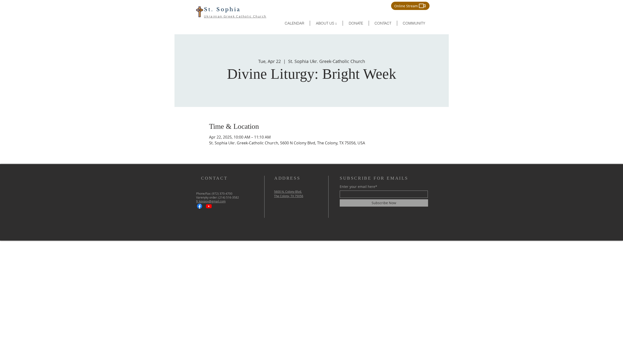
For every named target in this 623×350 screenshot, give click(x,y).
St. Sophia (222, 9)
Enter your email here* (358, 186)
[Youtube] (208, 206)
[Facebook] (199, 206)
